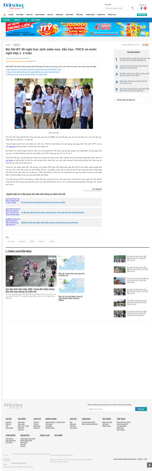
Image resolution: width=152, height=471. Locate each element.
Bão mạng (21, 422)
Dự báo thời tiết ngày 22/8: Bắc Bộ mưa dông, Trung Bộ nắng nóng (137, 269)
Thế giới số (9, 438)
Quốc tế (29, 15)
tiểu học (41, 241)
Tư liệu (36, 424)
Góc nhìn (58, 435)
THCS (32, 241)
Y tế (7, 426)
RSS (143, 45)
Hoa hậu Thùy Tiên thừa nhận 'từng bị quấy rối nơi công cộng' (132, 67)
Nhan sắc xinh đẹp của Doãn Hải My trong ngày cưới (131, 82)
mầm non (22, 241)
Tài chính (49, 426)
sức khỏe (9, 160)
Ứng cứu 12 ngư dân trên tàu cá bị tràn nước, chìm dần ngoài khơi (138, 280)
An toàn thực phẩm (88, 422)
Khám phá (101, 15)
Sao (71, 422)
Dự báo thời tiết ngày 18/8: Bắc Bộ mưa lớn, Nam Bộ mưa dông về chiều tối (137, 313)
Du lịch (22, 446)
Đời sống (19, 15)
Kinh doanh (39, 15)
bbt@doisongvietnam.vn (19, 463)
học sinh (11, 241)
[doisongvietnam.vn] (13, 406)
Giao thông (9, 428)
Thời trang (73, 428)
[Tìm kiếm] (132, 8)
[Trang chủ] (4, 15)
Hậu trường (121, 430)
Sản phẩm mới (11, 440)
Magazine (142, 15)
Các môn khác (121, 426)
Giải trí (50, 15)
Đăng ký (141, 409)
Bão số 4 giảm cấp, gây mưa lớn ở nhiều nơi (72, 274)
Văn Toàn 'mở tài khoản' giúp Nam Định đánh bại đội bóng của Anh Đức (133, 89)
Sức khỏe (69, 15)
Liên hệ (140, 459)
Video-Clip (112, 15)
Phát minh (24, 442)
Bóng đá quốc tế (122, 424)
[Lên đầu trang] (149, 464)
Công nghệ (90, 15)
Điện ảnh (73, 424)
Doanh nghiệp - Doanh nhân (55, 422)
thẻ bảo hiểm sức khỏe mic (126, 100)
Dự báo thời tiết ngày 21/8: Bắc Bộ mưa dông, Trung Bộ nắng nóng (137, 291)
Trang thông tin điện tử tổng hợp (124, 459)
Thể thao (79, 15)
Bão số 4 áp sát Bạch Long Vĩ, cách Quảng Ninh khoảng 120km (71, 298)
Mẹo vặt (23, 444)
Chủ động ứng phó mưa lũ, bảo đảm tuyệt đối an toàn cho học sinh (137, 302)
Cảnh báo (59, 15)
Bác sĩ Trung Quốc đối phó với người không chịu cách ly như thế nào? (33, 72)
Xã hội (11, 15)
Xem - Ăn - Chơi (23, 426)
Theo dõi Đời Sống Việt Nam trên (16, 61)
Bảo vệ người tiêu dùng (90, 424)
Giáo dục (9, 422)
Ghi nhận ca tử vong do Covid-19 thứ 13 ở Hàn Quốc (27, 74)
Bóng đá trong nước (123, 422)
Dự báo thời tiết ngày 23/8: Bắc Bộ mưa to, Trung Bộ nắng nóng (137, 258)
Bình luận (37, 426)
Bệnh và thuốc (107, 422)
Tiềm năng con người (27, 438)
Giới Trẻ (20, 430)
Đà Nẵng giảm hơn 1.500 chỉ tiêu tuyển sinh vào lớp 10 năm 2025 (132, 74)
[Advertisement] (131, 141)
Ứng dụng (9, 442)
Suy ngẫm (21, 424)
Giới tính (105, 424)
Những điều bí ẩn (26, 440)
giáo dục (12, 146)
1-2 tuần (52, 241)
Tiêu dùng (49, 424)
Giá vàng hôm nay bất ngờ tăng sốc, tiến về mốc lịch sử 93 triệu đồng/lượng (133, 59)
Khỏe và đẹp (106, 426)
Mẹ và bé (21, 428)
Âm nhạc (73, 426)
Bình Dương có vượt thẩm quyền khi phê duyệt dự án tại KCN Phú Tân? (34, 69)
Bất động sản (50, 428)
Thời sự (16, 45)
